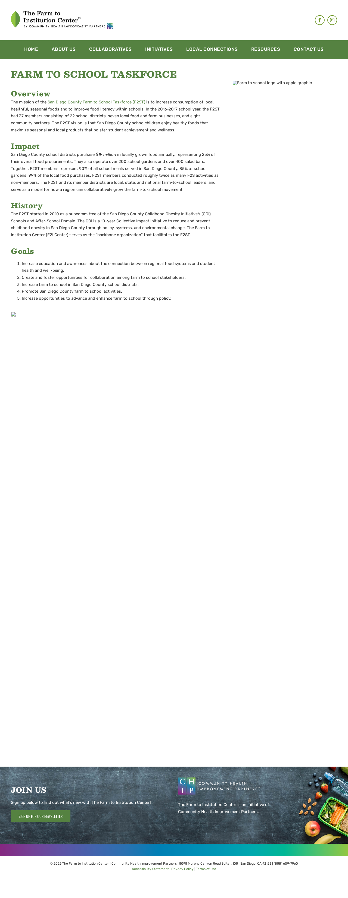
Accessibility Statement (150, 869)
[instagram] (332, 20)
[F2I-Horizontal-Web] (62, 12)
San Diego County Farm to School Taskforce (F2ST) (96, 102)
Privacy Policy (182, 869)
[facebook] (320, 20)
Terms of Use (206, 869)
